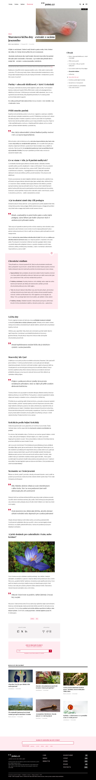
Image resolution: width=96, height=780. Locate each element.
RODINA (75, 761)
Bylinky (32, 618)
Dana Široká (38, 718)
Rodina (16, 4)
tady (52, 66)
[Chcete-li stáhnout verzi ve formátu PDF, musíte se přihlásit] (50, 632)
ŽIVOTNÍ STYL (75, 767)
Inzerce (45, 758)
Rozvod (37, 746)
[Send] (50, 651)
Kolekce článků (75, 755)
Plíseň (47, 746)
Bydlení (23, 4)
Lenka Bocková (11, 688)
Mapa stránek (35, 774)
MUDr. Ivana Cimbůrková (13, 44)
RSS (41, 774)
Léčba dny (71, 74)
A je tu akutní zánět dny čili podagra (78, 68)
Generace (32, 746)
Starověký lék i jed (73, 77)
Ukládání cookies (26, 774)
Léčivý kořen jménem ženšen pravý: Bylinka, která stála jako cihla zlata (74, 689)
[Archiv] (80, 4)
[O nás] (24, 756)
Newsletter (46, 761)
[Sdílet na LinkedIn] (26, 632)
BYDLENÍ (75, 764)
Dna (37, 618)
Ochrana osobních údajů (14, 774)
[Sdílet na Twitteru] (23, 632)
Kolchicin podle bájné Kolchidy (77, 80)
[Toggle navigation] (86, 4)
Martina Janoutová (67, 693)
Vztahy (10, 4)
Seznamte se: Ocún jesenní (76, 83)
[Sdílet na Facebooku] (19, 632)
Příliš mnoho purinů (74, 61)
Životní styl (30, 4)
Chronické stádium (74, 71)
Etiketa (42, 746)
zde (12, 767)
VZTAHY (75, 758)
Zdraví (10, 34)
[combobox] (48, 743)
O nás (44, 755)
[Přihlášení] (83, 4)
